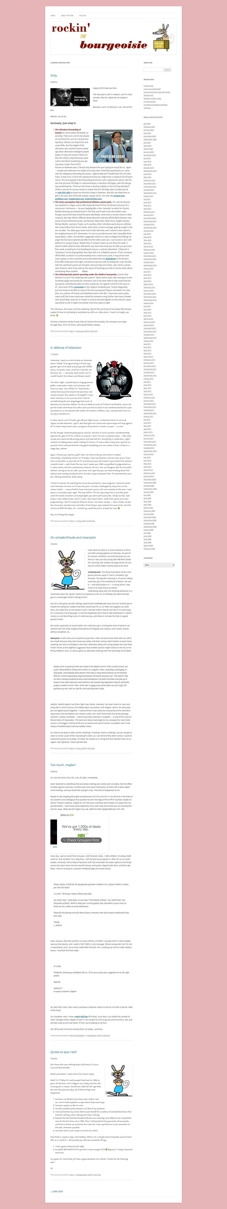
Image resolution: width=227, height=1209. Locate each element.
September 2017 (150, 193)
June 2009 (147, 498)
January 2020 (149, 152)
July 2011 (147, 419)
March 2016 (148, 246)
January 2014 (149, 325)
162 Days (147, 108)
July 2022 (147, 123)
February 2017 (149, 212)
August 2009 (148, 492)
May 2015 (147, 278)
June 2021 (147, 133)
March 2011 (148, 432)
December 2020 (150, 136)
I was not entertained (152, 89)
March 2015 (148, 284)
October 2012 (149, 372)
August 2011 (148, 416)
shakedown (110, 258)
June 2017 (147, 202)
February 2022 (149, 127)
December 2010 (150, 441)
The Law (82, 15)
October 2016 (149, 224)
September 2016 (150, 227)
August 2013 (148, 341)
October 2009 (149, 485)
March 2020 (148, 149)
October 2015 (149, 262)
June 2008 (147, 536)
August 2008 (148, 530)
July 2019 (147, 158)
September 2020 (150, 139)
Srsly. (54, 75)
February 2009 (149, 511)
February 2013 (149, 360)
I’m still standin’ (150, 101)
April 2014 (147, 315)
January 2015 (149, 290)
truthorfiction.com (93, 199)
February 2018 (149, 180)
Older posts (56, 1191)
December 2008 (150, 517)
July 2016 (147, 234)
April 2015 (147, 281)
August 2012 (148, 378)
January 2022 (149, 130)
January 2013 (149, 363)
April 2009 (147, 504)
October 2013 (149, 334)
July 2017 (147, 199)
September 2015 (150, 265)
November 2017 (150, 186)
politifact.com (61, 199)
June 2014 (147, 309)
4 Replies (53, 1058)
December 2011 (150, 404)
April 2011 (147, 429)
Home (52, 15)
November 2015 (150, 259)
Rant (71, 331)
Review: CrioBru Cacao (152, 98)
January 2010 (149, 476)
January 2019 (149, 167)
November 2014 (150, 297)
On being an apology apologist (155, 105)
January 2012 (149, 400)
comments (79, 287)
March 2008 (148, 545)
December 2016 (150, 218)
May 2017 (147, 205)
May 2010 (147, 463)
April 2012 (147, 391)
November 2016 (150, 221)
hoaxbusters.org (76, 199)
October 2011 (149, 410)
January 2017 (149, 215)
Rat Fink (94, 331)
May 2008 (147, 539)
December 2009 (150, 479)
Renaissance (148, 95)
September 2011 (150, 413)
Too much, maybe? (63, 765)
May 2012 (147, 388)
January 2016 (149, 252)
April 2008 (147, 542)
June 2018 (147, 174)
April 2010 (147, 467)
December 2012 (150, 366)
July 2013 (147, 344)
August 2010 (148, 454)
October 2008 (149, 523)
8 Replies (53, 82)
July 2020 (147, 142)
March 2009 (148, 508)
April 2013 (147, 353)
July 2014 (147, 306)
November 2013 (150, 331)
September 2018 (150, 171)
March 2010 (148, 470)
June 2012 (147, 385)
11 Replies (54, 354)
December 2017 (150, 183)
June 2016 (147, 237)
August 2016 (148, 230)
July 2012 (147, 382)
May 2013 (147, 350)
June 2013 (147, 347)
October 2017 (149, 190)
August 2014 (148, 303)
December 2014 (150, 293)
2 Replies (53, 544)
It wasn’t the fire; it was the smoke (157, 92)
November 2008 (150, 520)
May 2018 (147, 177)
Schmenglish (79, 1035)
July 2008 (147, 533)
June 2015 (147, 275)
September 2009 (150, 489)
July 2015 (147, 271)
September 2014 (150, 300)
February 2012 (149, 397)
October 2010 (149, 448)
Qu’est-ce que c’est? (63, 1052)
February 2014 (149, 322)
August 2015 (148, 268)
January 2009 (149, 514)
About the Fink (67, 15)
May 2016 (147, 240)
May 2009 (147, 501)
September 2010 (150, 451)
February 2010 (149, 473)
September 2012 (150, 375)
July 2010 (147, 457)
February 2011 (149, 435)
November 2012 (150, 369)
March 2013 (148, 356)
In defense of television (65, 347)
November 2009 (150, 482)
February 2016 (149, 249)
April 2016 (147, 243)
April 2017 (147, 208)
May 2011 (147, 426)
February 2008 (149, 548)
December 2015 (150, 256)
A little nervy (148, 86)
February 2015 (149, 287)
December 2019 (150, 155)
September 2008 (150, 526)
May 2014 (147, 312)
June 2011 (147, 422)
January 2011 (149, 438)
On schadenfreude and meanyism (73, 537)
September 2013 (150, 337)
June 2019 (147, 161)
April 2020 (147, 145)
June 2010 (147, 460)
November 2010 (150, 445)
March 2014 (148, 319)
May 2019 (147, 164)
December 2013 (150, 328)
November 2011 (150, 407)
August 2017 (148, 196)
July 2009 (147, 495)
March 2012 (148, 394)
